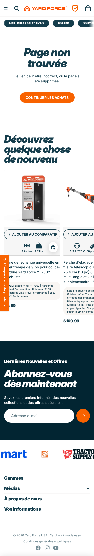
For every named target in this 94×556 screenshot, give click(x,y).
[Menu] (6, 8)
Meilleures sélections (26, 23)
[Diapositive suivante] (84, 246)
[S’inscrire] (83, 415)
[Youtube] (56, 548)
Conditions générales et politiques (47, 541)
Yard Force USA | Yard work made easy (53, 535)
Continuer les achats (47, 97)
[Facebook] (38, 548)
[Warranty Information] (75, 8)
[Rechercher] (16, 8)
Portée (63, 23)
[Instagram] (47, 548)
